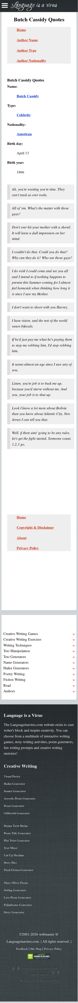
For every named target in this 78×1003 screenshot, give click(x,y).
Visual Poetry (12, 776)
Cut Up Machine (14, 855)
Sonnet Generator (15, 791)
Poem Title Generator (17, 833)
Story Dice (10, 862)
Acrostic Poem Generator (19, 798)
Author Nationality (31, 60)
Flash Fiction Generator (19, 870)
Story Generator (14, 912)
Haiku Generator (14, 784)
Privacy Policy (28, 547)
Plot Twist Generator (17, 840)
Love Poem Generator (17, 897)
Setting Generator (15, 890)
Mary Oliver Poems (16, 883)
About (22, 537)
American (24, 133)
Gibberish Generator (17, 813)
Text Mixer (11, 848)
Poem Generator (14, 806)
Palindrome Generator (18, 905)
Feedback (22, 949)
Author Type (26, 50)
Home (21, 29)
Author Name (27, 39)
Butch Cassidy (28, 95)
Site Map (35, 949)
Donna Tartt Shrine (16, 826)
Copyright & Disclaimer (35, 527)
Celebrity (24, 114)
